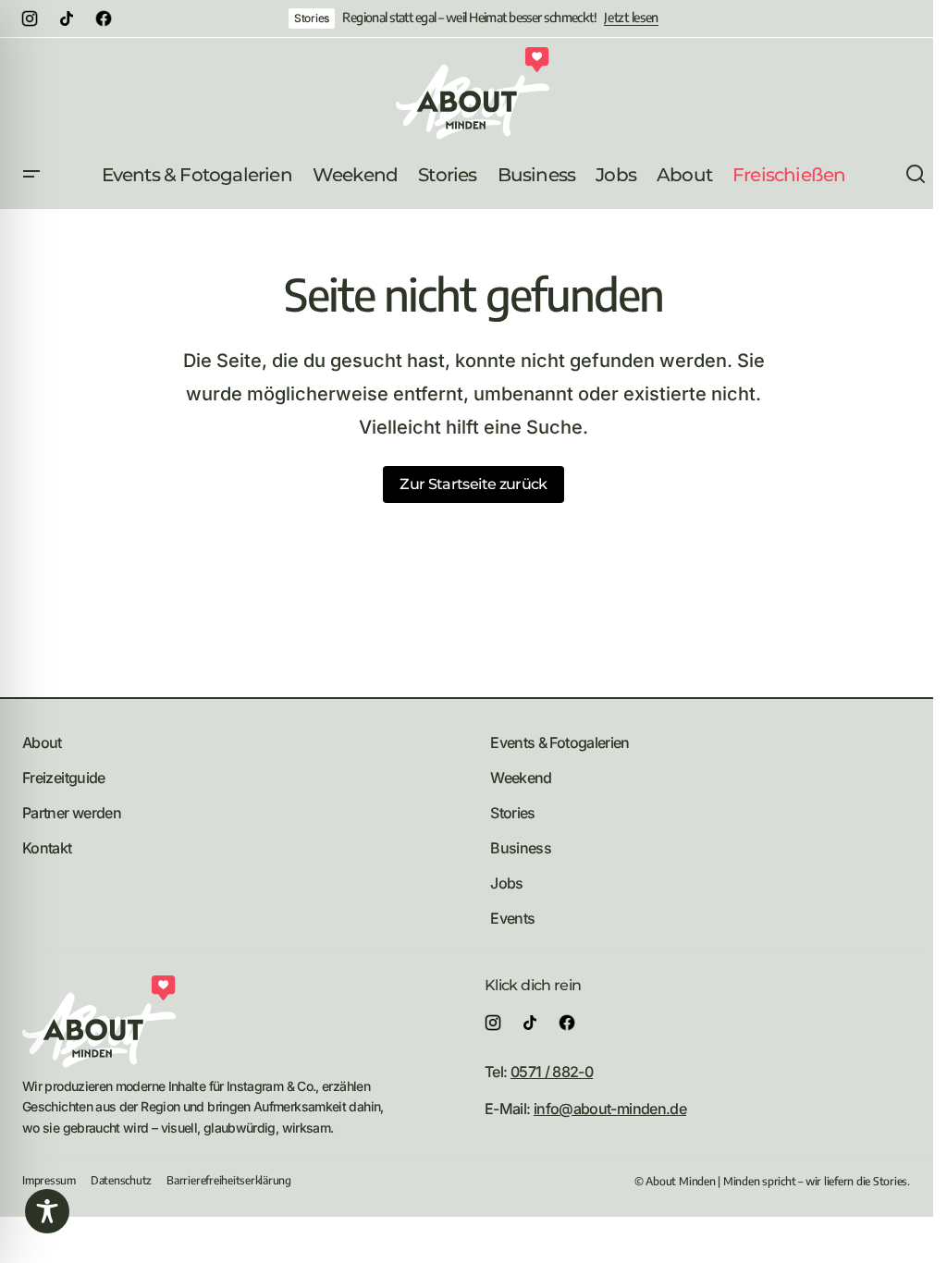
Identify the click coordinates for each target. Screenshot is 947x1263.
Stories (311, 18)
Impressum (49, 1180)
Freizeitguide (63, 777)
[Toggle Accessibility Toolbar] (47, 1211)
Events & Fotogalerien (560, 742)
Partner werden (71, 812)
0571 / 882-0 (551, 1071)
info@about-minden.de (610, 1108)
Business (520, 848)
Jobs (506, 883)
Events (512, 918)
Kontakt (47, 848)
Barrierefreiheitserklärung (228, 1180)
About (42, 742)
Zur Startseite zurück (473, 484)
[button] (31, 174)
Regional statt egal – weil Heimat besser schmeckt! (469, 17)
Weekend (521, 777)
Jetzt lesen (631, 17)
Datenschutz (121, 1180)
